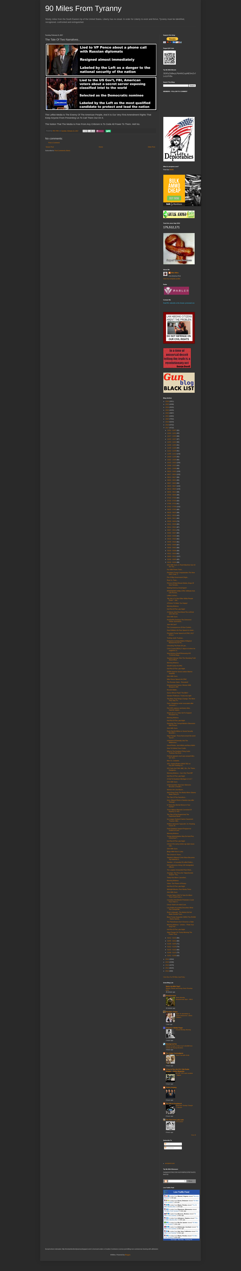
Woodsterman (171, 995)
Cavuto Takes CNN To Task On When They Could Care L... (179, 896)
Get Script (174, 1239)
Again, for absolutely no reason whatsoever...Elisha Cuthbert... (184, 1015)
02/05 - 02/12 (172, 941)
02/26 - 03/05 (172, 559)
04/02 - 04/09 (172, 545)
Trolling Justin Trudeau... (175, 638)
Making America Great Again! (177, 588)
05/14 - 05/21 (172, 527)
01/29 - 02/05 (172, 944)
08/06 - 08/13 (172, 492)
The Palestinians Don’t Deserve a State (180, 922)
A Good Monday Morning (183, 1029)
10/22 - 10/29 (172, 460)
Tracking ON (188, 1239)
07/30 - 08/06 (172, 495)
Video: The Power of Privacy (176, 883)
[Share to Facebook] (91, 131)
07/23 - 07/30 (172, 498)
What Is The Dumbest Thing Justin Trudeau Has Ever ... (178, 752)
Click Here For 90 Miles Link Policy (174, 977)
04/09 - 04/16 (172, 542)
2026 (167, 401)
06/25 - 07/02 (172, 509)
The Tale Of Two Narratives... (176, 797)
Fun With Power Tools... (175, 569)
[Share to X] (89, 131)
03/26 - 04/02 (172, 548)
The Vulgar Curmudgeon (174, 1053)
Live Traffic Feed (181, 1192)
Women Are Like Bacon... (175, 790)
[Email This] (84, 131)
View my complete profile (171, 279)
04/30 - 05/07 (172, 533)
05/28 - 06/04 (172, 521)
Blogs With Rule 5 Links (175, 852)
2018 (167, 425)
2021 (167, 416)
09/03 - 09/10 (172, 480)
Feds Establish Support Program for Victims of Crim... (179, 829)
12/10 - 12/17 (172, 439)
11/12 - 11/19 (172, 451)
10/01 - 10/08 (172, 468)
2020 (167, 419)
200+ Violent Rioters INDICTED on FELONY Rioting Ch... (179, 764)
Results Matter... (172, 690)
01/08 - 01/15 (172, 952)
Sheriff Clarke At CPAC (174, 666)
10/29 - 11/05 (172, 457)
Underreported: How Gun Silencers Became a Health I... (179, 786)
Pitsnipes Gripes (172, 1012)
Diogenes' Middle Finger (174, 1028)
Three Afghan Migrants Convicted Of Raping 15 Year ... (179, 810)
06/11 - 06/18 (172, 515)
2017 (167, 428)
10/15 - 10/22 (172, 463)
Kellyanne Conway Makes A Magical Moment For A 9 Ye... (179, 642)
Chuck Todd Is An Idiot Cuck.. (177, 905)
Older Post (151, 147)
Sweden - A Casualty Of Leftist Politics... (180, 862)
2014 (167, 965)
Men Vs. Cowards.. (173, 761)
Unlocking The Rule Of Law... (177, 646)
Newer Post (50, 147)
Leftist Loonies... (172, 595)
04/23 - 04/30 (172, 536)
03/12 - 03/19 (172, 553)
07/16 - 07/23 (172, 501)
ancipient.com (170, 1163)
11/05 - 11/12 (172, 454)
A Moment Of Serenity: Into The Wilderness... (177, 741)
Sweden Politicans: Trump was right (179, 696)
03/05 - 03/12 (172, 556)
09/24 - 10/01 (172, 471)
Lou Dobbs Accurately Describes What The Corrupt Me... (180, 908)
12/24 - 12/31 (172, 433)
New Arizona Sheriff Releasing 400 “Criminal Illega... (179, 654)
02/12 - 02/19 (172, 938)
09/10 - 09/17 (172, 477)
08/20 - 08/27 (172, 486)
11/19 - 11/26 (172, 448)
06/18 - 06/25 (172, 512)
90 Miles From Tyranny (83, 8)
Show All (193, 1135)
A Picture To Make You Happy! (177, 603)
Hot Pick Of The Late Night (176, 609)
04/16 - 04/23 (172, 539)
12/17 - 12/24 (172, 436)
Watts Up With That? (173, 986)
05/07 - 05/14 (172, 530)
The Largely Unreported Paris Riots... (179, 870)
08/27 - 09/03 (172, 483)
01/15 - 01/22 (172, 950)
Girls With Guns (172, 617)
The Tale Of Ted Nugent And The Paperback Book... (178, 815)
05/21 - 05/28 (172, 524)
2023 (167, 410)
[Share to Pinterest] (94, 131)
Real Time (181, 1239)
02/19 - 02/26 (172, 562)
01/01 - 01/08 (172, 955)
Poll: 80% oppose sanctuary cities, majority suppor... (178, 709)
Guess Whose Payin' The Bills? (177, 693)
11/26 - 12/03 (172, 445)
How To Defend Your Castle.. (177, 748)
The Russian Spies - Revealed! (177, 682)
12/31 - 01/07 (172, 430)
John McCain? (172, 624)
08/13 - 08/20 (172, 489)
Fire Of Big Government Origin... (178, 577)
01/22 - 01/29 (172, 947)
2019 (167, 422)
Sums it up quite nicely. (183, 1055)
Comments (170, 1148)
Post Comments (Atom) (62, 150)
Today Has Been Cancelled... (177, 877)
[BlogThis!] (86, 131)
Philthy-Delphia (171, 1087)
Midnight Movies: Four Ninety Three (179, 889)
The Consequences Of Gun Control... (179, 627)
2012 (167, 971)
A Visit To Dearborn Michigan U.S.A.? (179, 779)
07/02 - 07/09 (172, 507)
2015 (167, 962)
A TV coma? (179, 1121)
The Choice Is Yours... (174, 855)
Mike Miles (175, 273)
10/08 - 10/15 (172, 465)
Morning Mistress (173, 606)
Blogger (127, 1255)
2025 (167, 404)
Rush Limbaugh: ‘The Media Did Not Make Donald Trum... (179, 913)
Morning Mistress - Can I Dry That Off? (180, 773)
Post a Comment (54, 143)
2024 (167, 407)
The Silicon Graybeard (174, 1103)
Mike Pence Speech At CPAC (177, 679)
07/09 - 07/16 (172, 504)
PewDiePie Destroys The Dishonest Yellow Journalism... (179, 620)
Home (101, 147)
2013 (167, 968)
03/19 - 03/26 (172, 551)
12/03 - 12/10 (172, 442)
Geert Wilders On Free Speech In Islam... (181, 630)
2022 (167, 413)
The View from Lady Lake (175, 1120)
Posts (168, 1144)
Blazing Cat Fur (171, 1044)
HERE (171, 170)
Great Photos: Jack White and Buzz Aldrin (181, 745)
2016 (167, 959)
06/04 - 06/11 (172, 518)
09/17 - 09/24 (172, 474)
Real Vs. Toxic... (172, 580)
